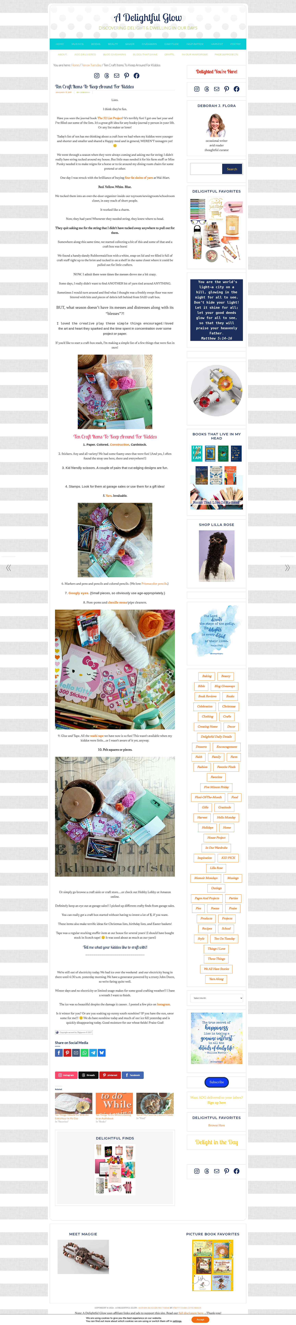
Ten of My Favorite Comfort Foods (154, 1114)
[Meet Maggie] (83, 1257)
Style (201, 938)
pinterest (112, 1075)
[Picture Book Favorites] (213, 1265)
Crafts (227, 716)
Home (227, 827)
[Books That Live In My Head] (216, 510)
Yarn (109, 496)
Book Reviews (207, 696)
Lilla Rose (216, 868)
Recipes (207, 928)
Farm (233, 757)
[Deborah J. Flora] (216, 124)
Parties (233, 898)
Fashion (202, 767)
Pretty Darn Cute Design (187, 1308)
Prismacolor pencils (154, 583)
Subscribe (216, 1082)
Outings (216, 888)
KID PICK (228, 858)
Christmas (228, 706)
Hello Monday (226, 817)
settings (177, 1321)
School (226, 928)
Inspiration (204, 858)
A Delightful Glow (148, 17)
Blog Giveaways (224, 686)
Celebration (204, 706)
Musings (232, 878)
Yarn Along (216, 979)
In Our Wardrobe (216, 848)
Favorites (216, 777)
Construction (119, 444)
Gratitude (224, 807)
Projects (227, 918)
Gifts (205, 807)
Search (232, 169)
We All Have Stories (216, 969)
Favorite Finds (226, 767)
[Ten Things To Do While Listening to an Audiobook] (114, 1103)
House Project (216, 837)
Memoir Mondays (205, 878)
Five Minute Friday (216, 787)
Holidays (207, 827)
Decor (231, 726)
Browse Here (216, 1125)
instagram (68, 1075)
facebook (135, 1075)
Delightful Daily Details (216, 736)
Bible (201, 686)
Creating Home (207, 726)
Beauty (225, 676)
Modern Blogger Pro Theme (154, 1308)
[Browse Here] (216, 263)
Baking (206, 676)
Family (216, 757)
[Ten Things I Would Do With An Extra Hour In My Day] (73, 1103)
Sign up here (216, 1103)
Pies (198, 908)
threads (91, 1075)
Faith (198, 757)
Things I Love (216, 949)
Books (230, 696)
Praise (233, 908)
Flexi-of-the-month (208, 797)
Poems (215, 908)
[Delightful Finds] (114, 1169)
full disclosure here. (191, 1313)
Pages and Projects (207, 898)
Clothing (207, 716)
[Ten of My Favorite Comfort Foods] (155, 1103)
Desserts (201, 747)
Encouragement (226, 747)
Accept (200, 1319)
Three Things (216, 959)
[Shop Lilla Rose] (217, 582)
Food (234, 797)
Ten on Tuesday (224, 938)
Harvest (202, 817)
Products (206, 918)
